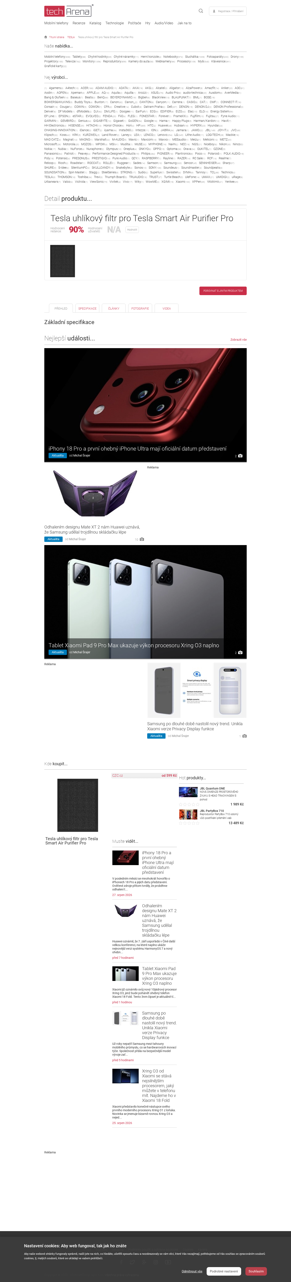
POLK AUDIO (234, 153)
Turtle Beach (173, 177)
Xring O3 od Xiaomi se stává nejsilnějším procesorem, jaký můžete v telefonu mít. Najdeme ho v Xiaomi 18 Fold (159, 1085)
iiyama (110, 130)
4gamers (56, 88)
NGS (197, 144)
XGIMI (167, 181)
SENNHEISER (209, 163)
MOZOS (87, 144)
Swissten (173, 172)
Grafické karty (55, 66)
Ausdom (215, 92)
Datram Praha (154, 106)
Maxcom (149, 139)
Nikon (225, 144)
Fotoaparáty (218, 56)
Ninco (238, 144)
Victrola (81, 181)
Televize (73, 61)
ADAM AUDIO (106, 88)
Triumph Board (116, 177)
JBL (210, 130)
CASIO (192, 102)
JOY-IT (223, 130)
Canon (116, 102)
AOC (239, 88)
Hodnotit (132, 229)
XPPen (198, 181)
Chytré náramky (126, 56)
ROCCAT (94, 163)
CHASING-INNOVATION (61, 130)
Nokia (50, 149)
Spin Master (78, 172)
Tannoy (202, 172)
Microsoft (52, 144)
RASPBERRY (151, 158)
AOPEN (63, 92)
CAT (204, 102)
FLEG (132, 116)
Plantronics (184, 153)
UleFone (192, 177)
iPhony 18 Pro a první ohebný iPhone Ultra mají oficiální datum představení (137, 448)
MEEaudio (180, 139)
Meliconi (210, 139)
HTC (152, 125)
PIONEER (165, 153)
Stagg (94, 172)
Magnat (70, 139)
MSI (113, 144)
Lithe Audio (194, 134)
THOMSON (66, 177)
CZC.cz (117, 776)
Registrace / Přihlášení (230, 11)
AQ (105, 92)
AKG (149, 88)
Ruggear (124, 163)
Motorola (71, 144)
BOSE (209, 97)
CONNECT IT (231, 102)
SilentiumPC (80, 167)
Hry (147, 23)
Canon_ (131, 102)
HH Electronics (55, 125)
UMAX (208, 177)
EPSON (65, 116)
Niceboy (210, 144)
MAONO (85, 139)
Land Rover (110, 134)
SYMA (188, 172)
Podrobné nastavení (224, 1271)
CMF (214, 102)
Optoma (174, 149)
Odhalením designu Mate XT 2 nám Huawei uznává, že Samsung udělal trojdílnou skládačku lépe (92, 529)
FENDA (109, 116)
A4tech (72, 88)
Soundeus (171, 167)
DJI (98, 111)
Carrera (178, 102)
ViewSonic (98, 181)
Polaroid (215, 153)
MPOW (101, 144)
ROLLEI (109, 163)
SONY (155, 167)
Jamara (182, 130)
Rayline (169, 158)
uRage (237, 177)
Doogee (127, 111)
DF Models (66, 111)
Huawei (165, 125)
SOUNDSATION (55, 172)
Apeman (78, 92)
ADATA (124, 88)
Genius (84, 120)
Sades (139, 163)
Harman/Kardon (206, 120)
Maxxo (164, 139)
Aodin (49, 92)
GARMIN (51, 120)
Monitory (92, 61)
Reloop (50, 163)
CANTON (147, 102)
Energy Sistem (221, 111)
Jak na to (184, 23)
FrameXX (180, 116)
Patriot (70, 153)
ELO (203, 111)
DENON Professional (228, 106)
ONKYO (145, 149)
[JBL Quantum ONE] (188, 796)
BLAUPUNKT (181, 97)
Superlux (157, 172)
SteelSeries (110, 172)
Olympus (113, 149)
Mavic (134, 139)
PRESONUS (81, 158)
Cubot (136, 106)
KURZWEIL (91, 134)
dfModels (84, 111)
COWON (95, 106)
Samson (154, 163)
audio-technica (195, 92)
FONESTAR (148, 116)
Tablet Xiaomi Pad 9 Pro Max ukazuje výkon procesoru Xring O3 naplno (134, 645)
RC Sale (199, 158)
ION (154, 130)
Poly (49, 158)
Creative (121, 106)
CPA (108, 106)
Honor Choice (114, 125)
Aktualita (58, 455)
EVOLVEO (93, 116)
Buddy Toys (83, 102)
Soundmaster (191, 167)
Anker (227, 88)
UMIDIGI (223, 177)
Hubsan (181, 125)
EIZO (181, 111)
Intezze (142, 130)
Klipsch (51, 134)
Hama (164, 120)
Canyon (163, 102)
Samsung (173, 163)
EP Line (50, 116)
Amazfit (212, 88)
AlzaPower (194, 88)
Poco (200, 153)
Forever (165, 116)
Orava (189, 149)
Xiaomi (183, 181)
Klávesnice (220, 61)
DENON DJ (203, 106)
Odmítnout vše (192, 1271)
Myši (203, 61)
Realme (225, 158)
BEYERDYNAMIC (123, 97)
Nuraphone (95, 149)
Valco (68, 181)
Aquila (116, 92)
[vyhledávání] (201, 11)
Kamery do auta (140, 61)
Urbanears (52, 181)
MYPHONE (157, 144)
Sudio (143, 172)
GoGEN (135, 120)
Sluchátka (195, 56)
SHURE (50, 167)
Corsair (51, 106)
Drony (237, 56)
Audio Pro (173, 92)
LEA (138, 134)
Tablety (79, 56)
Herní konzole (151, 56)
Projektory (53, 61)
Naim (173, 144)
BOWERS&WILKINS (58, 102)
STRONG (128, 172)
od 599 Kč (169, 776)
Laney (126, 134)
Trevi (98, 177)
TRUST (155, 177)
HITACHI (93, 125)
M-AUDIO (119, 139)
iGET (97, 130)
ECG (154, 111)
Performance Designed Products (115, 153)
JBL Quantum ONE (212, 788)
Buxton (101, 102)
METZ (225, 139)
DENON (186, 106)
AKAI (138, 88)
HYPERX (198, 125)
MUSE (140, 144)
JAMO (197, 130)
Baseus (77, 97)
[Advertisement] (197, 499)
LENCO (150, 134)
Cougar (66, 106)
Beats (90, 97)
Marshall (102, 139)
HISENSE (76, 125)
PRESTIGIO (101, 158)
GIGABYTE (102, 120)
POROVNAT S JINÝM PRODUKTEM (223, 290)
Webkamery (165, 61)
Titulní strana (56, 37)
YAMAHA (215, 181)
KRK (76, 134)
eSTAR (78, 116)
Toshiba (85, 177)
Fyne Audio (230, 116)
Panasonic (53, 153)
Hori (130, 125)
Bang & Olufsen (56, 97)
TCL (214, 172)
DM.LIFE (111, 111)
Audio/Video (164, 23)
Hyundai (215, 125)
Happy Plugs (182, 120)
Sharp (228, 163)
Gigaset (119, 120)
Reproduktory (114, 61)
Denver (50, 111)
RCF (212, 158)
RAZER (183, 158)
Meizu (195, 139)
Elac (192, 111)
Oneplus (130, 149)
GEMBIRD (68, 120)
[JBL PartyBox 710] (188, 818)
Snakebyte (124, 167)
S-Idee (63, 167)
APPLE (93, 92)
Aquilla (130, 92)
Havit (226, 120)
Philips (148, 153)
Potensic (63, 158)
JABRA (167, 130)
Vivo (128, 181)
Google (150, 120)
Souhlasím (256, 1271)
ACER (87, 88)
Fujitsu (212, 116)
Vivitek (115, 181)
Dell (172, 106)
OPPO (159, 149)
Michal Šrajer (81, 455)
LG (178, 134)
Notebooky (173, 56)
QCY (136, 158)
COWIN (80, 106)
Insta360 (126, 130)
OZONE (219, 149)
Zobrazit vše (238, 339)
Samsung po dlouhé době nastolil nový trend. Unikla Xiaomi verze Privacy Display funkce (195, 726)
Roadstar (77, 163)
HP (141, 125)
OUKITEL (204, 149)
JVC (235, 130)
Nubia (63, 149)
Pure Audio (121, 158)
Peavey (84, 153)
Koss (65, 134)
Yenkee (231, 181)
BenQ (102, 97)
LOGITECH (215, 134)
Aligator (176, 88)
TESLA (71, 37)
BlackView (161, 97)
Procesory (186, 61)
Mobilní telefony (56, 23)
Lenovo (165, 134)
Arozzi (143, 92)
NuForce (77, 149)
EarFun (142, 111)
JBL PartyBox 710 (212, 811)
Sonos (140, 167)
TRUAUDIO (138, 177)
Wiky (139, 181)
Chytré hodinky (100, 56)
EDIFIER (167, 111)
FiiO (122, 116)
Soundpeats (213, 167)
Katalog (95, 23)
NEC (185, 144)
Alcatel (161, 88)
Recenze (79, 23)
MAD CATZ (52, 139)
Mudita (127, 144)
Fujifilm (197, 116)
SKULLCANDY (103, 167)
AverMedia (233, 92)
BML (197, 97)
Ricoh (63, 163)
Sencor (190, 163)
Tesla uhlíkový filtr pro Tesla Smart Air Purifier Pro (105, 37)
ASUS (157, 92)
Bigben (144, 97)
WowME (152, 181)
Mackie (232, 134)
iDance (85, 130)
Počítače (134, 23)
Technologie (114, 23)
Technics (228, 172)
